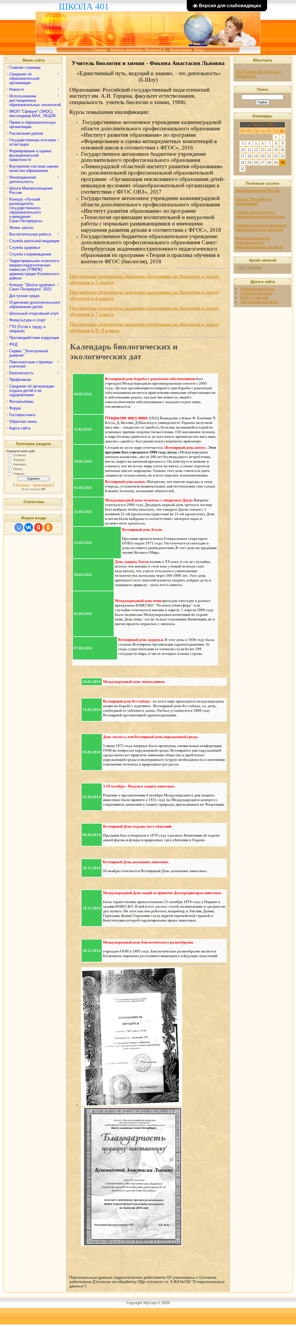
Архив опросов (42, 484)
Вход (199, 50)
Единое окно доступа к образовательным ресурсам (259, 214)
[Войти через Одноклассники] (48, 527)
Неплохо (19, 464)
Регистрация (180, 50)
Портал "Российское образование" (253, 201)
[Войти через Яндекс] (38, 527)
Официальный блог (257, 289)
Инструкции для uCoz (259, 302)
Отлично (19, 455)
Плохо (18, 469)
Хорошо (19, 460)
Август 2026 (262, 125)
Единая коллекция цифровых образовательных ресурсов (261, 227)
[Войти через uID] (18, 527)
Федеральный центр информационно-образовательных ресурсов (259, 242)
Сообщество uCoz (256, 293)
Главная (100, 50)
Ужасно (18, 473)
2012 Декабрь (250, 267)
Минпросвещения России (257, 190)
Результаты (22, 484)
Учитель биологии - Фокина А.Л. (138, 50)
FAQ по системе (254, 297)
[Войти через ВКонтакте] (28, 527)
